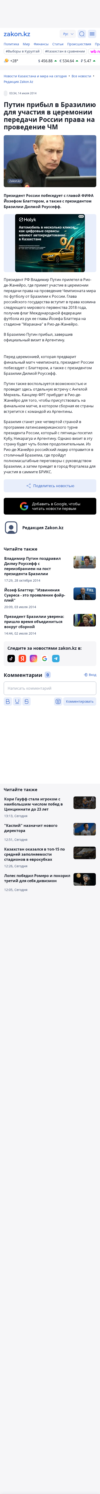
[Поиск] (82, 34)
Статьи (57, 44)
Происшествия (79, 44)
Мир (26, 44)
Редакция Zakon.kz (18, 81)
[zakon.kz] (17, 34)
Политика (11, 44)
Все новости (81, 76)
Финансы (41, 44)
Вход (92, 674)
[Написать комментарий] (50, 688)
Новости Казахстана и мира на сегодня (35, 76)
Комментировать (79, 701)
